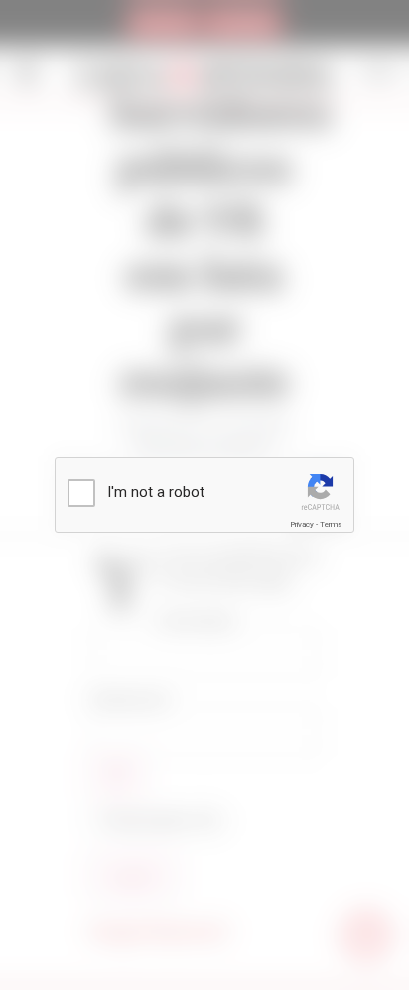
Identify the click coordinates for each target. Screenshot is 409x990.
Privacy (302, 524)
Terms (330, 524)
